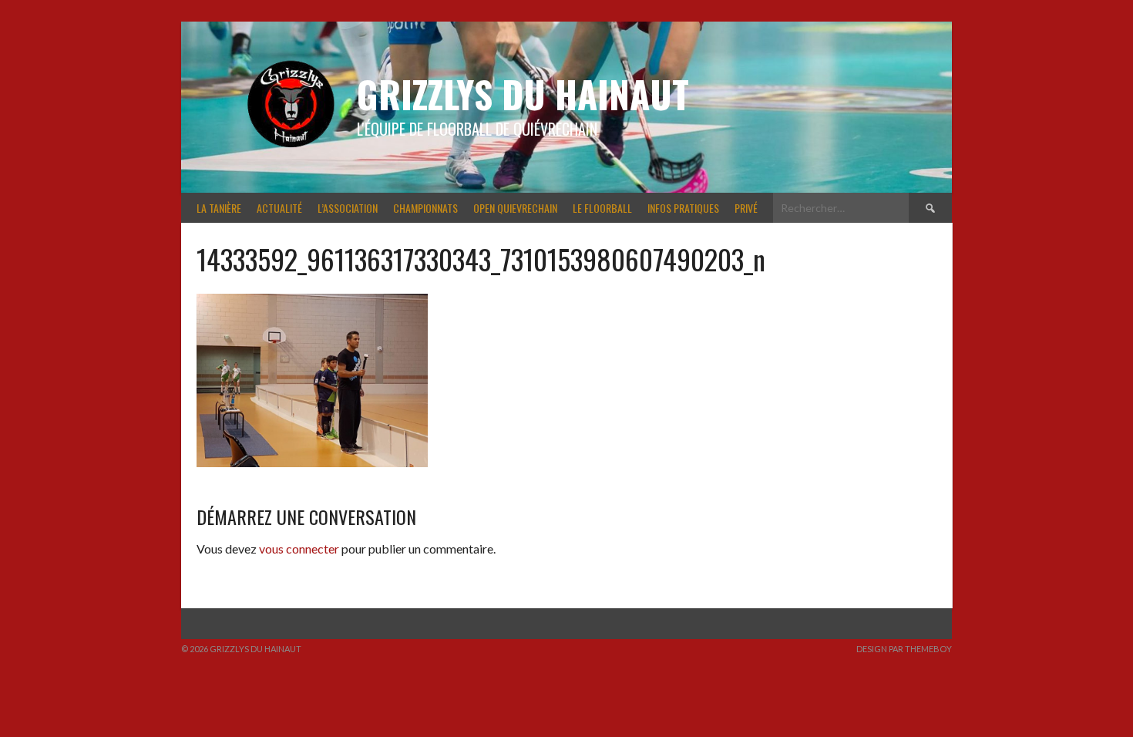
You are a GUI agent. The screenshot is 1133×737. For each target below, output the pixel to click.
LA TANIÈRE (219, 208)
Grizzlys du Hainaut (523, 93)
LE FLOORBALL (602, 208)
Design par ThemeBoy (904, 649)
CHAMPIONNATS (425, 208)
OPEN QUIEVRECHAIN (515, 208)
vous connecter (299, 548)
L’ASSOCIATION (348, 208)
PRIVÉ (746, 208)
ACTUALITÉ (279, 208)
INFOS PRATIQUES (683, 208)
